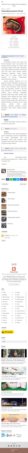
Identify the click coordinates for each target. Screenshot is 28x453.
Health (4, 311)
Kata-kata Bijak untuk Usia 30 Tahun (10, 423)
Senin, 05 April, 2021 (14, 235)
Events (18, 304)
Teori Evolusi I (13, 128)
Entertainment (20, 301)
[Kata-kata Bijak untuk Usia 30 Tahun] (14, 421)
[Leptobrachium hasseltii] (3, 219)
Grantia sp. (10, 223)
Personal (5, 315)
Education (5, 301)
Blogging (5, 294)
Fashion (4, 306)
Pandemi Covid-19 (21, 313)
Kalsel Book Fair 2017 (6, 407)
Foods (18, 308)
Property (19, 315)
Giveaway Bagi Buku (6, 392)
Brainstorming (6, 299)
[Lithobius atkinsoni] (3, 212)
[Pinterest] (25, 179)
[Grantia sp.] (3, 225)
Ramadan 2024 (20, 317)
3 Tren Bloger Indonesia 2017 (8, 376)
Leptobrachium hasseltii (14, 217)
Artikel (4, 292)
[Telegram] (14, 179)
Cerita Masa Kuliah (21, 299)
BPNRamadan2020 (21, 297)
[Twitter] (11, 179)
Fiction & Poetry (20, 306)
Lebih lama (23, 184)
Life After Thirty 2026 (21, 311)
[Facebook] (7, 179)
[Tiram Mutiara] (3, 200)
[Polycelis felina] (3, 194)
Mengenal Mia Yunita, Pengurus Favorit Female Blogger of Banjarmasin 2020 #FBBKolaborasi (13, 359)
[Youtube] (19, 446)
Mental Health (6, 313)
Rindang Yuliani (11, 169)
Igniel (16, 451)
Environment (5, 304)
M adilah (7, 235)
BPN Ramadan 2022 (7, 297)
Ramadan (5, 317)
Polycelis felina (11, 192)
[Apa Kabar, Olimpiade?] (3, 206)
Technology (19, 320)
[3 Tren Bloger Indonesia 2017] (14, 374)
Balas (3, 240)
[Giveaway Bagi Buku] (14, 390)
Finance (4, 308)
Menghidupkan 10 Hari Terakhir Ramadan (13, 56)
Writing (18, 322)
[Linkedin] (21, 179)
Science (4, 164)
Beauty (18, 292)
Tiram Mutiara (11, 198)
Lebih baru (5, 184)
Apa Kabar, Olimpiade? (13, 205)
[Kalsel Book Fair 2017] (14, 406)
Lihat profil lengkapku (14, 284)
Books (18, 294)
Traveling (5, 322)
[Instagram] (17, 446)
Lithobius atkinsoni (12, 211)
